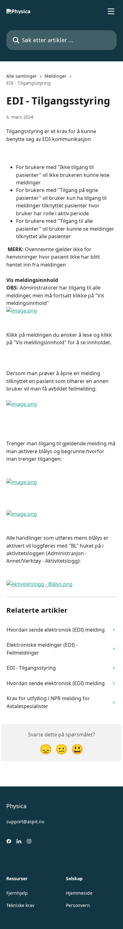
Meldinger (55, 76)
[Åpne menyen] (111, 11)
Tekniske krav (20, 905)
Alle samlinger (21, 76)
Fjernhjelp (17, 893)
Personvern (78, 905)
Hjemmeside (79, 893)
